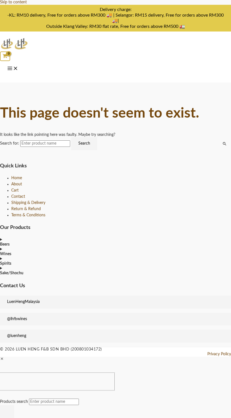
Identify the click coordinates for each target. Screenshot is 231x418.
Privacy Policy (219, 354)
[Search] (7, 411)
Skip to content (13, 2)
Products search (14, 402)
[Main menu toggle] (12, 69)
